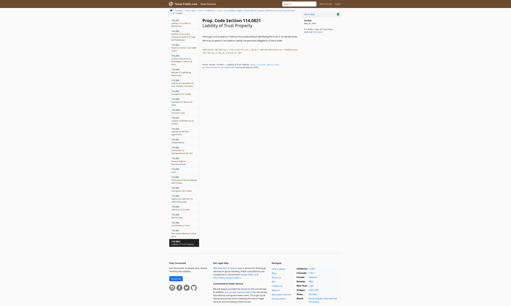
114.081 (184, 180)
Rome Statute (316, 298)
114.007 (181, 92)
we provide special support (238, 292)
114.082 (181, 189)
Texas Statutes (208, 4)
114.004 (181, 60)
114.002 (183, 35)
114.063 (178, 161)
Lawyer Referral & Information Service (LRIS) (236, 276)
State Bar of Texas (226, 268)
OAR (311, 290)
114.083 (182, 198)
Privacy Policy (278, 298)
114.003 (184, 47)
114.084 (180, 208)
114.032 (180, 131)
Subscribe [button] (176, 278)
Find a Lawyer (278, 269)
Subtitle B (210, 10)
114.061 (177, 141)
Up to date (309, 14)
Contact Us (277, 286)
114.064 (175, 170)
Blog (274, 273)
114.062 (182, 150)
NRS (311, 281)
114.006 (182, 83)
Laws (311, 285)
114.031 (182, 120)
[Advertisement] (322, 79)
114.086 (180, 224)
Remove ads (326, 4)
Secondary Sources (281, 294)
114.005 (181, 72)
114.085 (177, 216)
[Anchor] (284, 40)
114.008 (181, 102)
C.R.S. (311, 272)
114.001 (180, 23)
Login (338, 4)
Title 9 (200, 10)
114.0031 (178, 111)
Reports (276, 290)
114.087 (183, 233)
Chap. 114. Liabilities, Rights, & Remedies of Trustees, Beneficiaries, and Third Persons (256, 10)
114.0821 (182, 243)
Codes (312, 268)
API (273, 281)
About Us (276, 277)
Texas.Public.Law (186, 4)
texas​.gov (317, 32)
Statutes (178, 10)
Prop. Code (190, 10)
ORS (316, 290)
